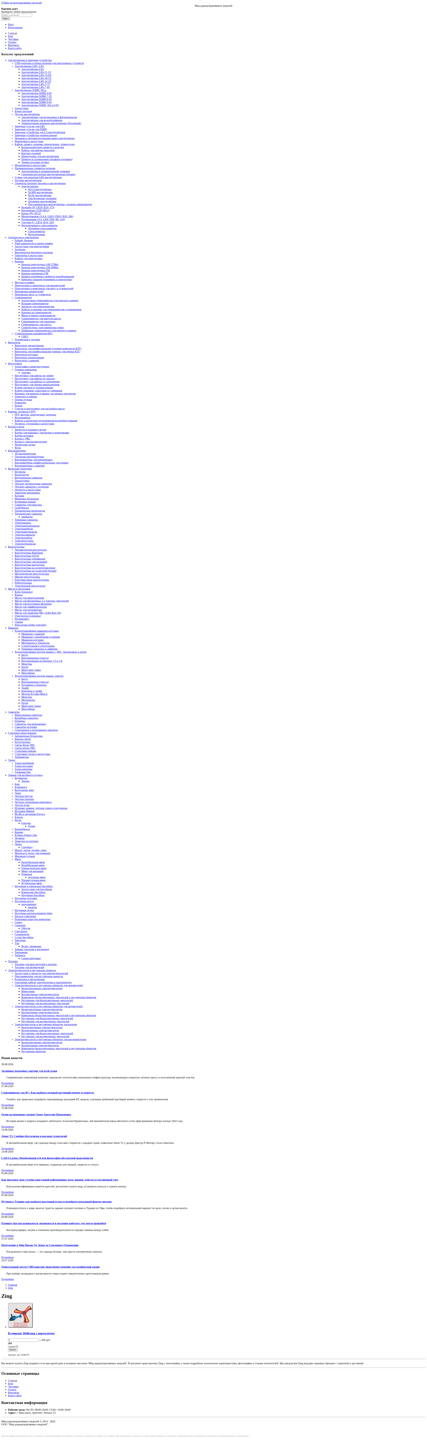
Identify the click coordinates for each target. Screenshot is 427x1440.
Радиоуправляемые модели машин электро (39, 676)
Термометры (22, 757)
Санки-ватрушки (31, 958)
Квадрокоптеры (17, 450)
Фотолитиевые (36, 234)
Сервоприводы (23, 297)
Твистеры (20, 940)
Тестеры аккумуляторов (28, 180)
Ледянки (20, 838)
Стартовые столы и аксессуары (32, 754)
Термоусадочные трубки (35, 162)
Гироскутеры (22, 480)
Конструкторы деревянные (30, 558)
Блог (10, 36)
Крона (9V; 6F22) (31, 213)
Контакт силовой (31, 153)
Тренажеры (21, 952)
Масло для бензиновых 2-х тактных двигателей (42, 600)
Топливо (13, 961)
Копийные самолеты (26, 718)
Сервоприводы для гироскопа (38, 321)
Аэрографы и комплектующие (32, 366)
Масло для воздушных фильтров (33, 603)
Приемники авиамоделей (29, 291)
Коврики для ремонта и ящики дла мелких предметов (45, 393)
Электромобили (24, 528)
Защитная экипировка (27, 492)
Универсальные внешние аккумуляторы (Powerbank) (51, 123)
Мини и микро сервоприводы (38, 315)
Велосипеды (22, 474)
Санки (18, 922)
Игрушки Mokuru (25, 811)
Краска (19, 594)
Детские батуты (24, 796)
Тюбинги (20, 955)
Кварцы (19, 261)
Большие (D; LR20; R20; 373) (37, 207)
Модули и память (24, 282)
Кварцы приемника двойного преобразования (47, 276)
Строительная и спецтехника (38, 645)
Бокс (17, 784)
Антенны (20, 249)
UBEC (25, 336)
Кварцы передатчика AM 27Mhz (39, 264)
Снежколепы (22, 934)
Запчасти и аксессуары (28, 489)
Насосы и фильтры (25, 916)
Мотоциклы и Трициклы (35, 642)
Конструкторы (16, 546)
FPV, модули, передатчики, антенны (35, 414)
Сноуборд (27, 847)
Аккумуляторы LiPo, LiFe (29, 66)
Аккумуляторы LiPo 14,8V (36, 75)
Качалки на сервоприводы (36, 312)
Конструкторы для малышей (31, 561)
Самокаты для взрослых (28, 504)
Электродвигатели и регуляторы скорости (32, 970)
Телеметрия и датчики (27, 339)
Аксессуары (21, 108)
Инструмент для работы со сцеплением (37, 381)
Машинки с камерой (33, 633)
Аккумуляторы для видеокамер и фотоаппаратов (49, 117)
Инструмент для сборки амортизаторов (37, 384)
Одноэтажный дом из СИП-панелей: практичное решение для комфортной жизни (50, 1266)
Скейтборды (22, 507)
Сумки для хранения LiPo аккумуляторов (38, 177)
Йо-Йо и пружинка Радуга (30, 814)
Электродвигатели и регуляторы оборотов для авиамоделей (49, 985)
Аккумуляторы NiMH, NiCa (30, 90)
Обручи (25, 928)
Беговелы (20, 471)
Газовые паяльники (26, 369)
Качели (19, 817)
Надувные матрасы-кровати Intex (34, 913)
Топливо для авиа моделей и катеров (36, 964)
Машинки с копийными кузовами (40, 636)
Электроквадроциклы (27, 525)
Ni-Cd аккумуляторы (40, 189)
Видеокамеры (22, 417)
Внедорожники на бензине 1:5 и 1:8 (41, 661)
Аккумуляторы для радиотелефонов (41, 120)
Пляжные (26, 874)
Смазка (19, 621)
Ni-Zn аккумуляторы (39, 195)
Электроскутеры (24, 540)
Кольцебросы (22, 829)
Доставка (13, 39)
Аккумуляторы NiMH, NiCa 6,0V (40, 105)
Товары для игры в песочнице (32, 949)
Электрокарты (23, 522)
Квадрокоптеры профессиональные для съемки (41, 462)
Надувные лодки (24, 910)
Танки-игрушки (24, 766)
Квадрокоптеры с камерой (30, 465)
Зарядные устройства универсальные (36, 135)
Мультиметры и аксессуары (30, 165)
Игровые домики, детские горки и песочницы (41, 808)
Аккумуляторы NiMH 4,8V (36, 93)
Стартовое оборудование (22, 733)
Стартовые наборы (25, 751)
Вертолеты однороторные (29, 357)
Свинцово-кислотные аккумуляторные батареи (48, 174)
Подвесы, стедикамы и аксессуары (34, 423)
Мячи (18, 859)
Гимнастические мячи (33, 868)
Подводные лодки (25, 444)
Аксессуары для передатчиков (32, 246)
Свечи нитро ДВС (25, 748)
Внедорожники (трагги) (35, 658)
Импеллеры (28, 991)
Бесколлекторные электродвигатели (41, 988)
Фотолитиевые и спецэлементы (39, 225)
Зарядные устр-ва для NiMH (31, 129)
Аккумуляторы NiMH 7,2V (36, 96)
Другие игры (22, 805)
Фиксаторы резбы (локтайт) (30, 624)
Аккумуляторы (29, 186)
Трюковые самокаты (26, 519)
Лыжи (18, 844)
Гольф (31, 826)
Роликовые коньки (25, 501)
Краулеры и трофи (31, 691)
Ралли (24, 667)
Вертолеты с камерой (27, 360)
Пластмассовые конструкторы (32, 579)
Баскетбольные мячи (33, 862)
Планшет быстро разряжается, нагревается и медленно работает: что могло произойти (53, 1223)
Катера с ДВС (23, 438)
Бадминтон (21, 778)
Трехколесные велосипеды (30, 510)
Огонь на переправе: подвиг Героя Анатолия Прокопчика (36, 1114)
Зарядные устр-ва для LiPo (30, 126)
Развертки (20, 402)
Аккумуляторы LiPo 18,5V (36, 78)
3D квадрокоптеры (25, 453)
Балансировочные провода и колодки (42, 147)
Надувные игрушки (26, 898)
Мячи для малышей (32, 871)
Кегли (18, 820)
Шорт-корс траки (31, 670)
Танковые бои (23, 772)
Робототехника (23, 582)
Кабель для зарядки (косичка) (38, 150)
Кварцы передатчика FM (35, 270)
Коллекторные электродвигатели (40, 994)
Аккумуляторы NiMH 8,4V (36, 99)
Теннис (25, 781)
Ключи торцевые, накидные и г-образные (38, 390)
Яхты (18, 447)
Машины (13, 627)
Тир (17, 943)
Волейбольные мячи (33, 865)
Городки (26, 823)
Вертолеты (14, 342)
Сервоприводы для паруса (36, 324)
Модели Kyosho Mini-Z (34, 694)
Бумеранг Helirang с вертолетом (31, 1333)
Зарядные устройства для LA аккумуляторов (40, 132)
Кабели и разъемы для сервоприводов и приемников (51, 309)
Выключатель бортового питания (34, 252)
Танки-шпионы (23, 769)
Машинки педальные (27, 498)
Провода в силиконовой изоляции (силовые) (46, 159)
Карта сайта (15, 48)
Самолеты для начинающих (30, 724)
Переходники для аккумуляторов (40, 156)
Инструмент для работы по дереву (34, 375)
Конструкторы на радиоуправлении (35, 567)
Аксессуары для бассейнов (36, 889)
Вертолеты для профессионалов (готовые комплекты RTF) (48, 348)
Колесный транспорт (20, 468)
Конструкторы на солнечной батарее (36, 570)
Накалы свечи (23, 739)
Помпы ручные (23, 399)
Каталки (19, 495)
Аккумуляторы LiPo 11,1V (36, 72)
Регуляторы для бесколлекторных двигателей (47, 1000)
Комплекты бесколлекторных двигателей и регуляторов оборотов (58, 997)
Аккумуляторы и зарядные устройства (30, 60)
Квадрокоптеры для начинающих (34, 459)
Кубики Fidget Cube (26, 835)
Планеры (20, 721)
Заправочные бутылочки (29, 736)
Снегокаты (21, 931)
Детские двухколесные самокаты (33, 483)
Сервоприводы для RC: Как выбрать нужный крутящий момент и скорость (47, 1092)
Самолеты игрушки (26, 727)
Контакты (13, 45)
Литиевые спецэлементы (42, 228)
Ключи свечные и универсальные (34, 387)
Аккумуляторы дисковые (42, 198)
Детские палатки (24, 799)
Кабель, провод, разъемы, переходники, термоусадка (45, 144)
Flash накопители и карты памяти (34, 243)
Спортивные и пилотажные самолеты (36, 730)
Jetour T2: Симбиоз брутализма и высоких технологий (34, 1136)
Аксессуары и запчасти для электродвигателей (41, 973)
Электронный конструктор (30, 585)
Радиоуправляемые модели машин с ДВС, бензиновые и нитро (51, 651)
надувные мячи (37, 877)
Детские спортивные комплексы (33, 802)
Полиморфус (22, 618)
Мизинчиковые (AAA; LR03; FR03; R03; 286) (47, 216)
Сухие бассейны (24, 937)
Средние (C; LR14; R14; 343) (37, 222)
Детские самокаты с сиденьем (32, 486)
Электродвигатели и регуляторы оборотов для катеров (46, 1024)
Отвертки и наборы (26, 396)
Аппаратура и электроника (23, 237)
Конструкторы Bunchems (29, 552)
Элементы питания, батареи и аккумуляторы (40, 183)
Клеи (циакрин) (24, 591)
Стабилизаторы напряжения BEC (34, 333)
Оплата (12, 42)
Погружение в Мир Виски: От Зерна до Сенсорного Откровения (39, 1245)
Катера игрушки (24, 435)
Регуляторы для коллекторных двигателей (45, 1003)
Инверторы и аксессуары (29, 141)
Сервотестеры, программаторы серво (42, 327)
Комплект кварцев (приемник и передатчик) (46, 279)
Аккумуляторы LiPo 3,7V (35, 84)
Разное (18, 405)
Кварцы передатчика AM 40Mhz (39, 267)
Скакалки (20, 925)
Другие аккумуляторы (27, 114)
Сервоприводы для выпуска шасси (41, 318)
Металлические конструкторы (32, 573)
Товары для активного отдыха (25, 775)
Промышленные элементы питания (35, 168)
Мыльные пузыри (25, 856)
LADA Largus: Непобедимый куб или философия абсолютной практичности (47, 1158)
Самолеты (14, 712)
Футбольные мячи (31, 883)
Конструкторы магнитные (30, 564)
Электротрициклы (25, 543)
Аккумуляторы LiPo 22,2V (36, 81)
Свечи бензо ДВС (25, 745)
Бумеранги (21, 787)
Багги (24, 654)
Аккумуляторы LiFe (32, 69)
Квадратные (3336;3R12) (35, 210)
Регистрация (15, 27)
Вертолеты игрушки (26, 354)
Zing (10, 1287)
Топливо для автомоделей (29, 967)
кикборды (27, 516)
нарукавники (28, 904)
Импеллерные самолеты (28, 715)
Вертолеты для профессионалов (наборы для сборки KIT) (47, 351)
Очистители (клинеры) (28, 615)
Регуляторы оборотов (33, 1051)
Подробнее (7, 1083)
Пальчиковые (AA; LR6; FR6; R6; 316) (43, 219)
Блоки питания (23, 111)
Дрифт (25, 688)
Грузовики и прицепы (34, 685)
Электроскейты (23, 537)
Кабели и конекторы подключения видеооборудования (46, 420)
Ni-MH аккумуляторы (40, 192)
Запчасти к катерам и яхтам (30, 429)
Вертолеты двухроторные (29, 345)
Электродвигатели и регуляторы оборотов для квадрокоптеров (50, 1039)
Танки (11, 760)
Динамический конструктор (31, 549)
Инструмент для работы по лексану (35, 378)
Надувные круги (24, 901)
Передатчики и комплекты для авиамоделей (40, 285)
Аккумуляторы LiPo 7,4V (35, 87)
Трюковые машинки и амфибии (39, 648)
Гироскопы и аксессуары (29, 255)
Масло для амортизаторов (29, 597)
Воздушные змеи (24, 790)
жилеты (32, 907)
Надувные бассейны (33, 895)
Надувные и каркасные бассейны (34, 886)
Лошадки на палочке (26, 841)
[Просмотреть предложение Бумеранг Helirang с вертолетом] (20, 1327)
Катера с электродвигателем (31, 441)
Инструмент (15, 363)
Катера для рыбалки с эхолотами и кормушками (42, 432)
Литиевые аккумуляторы (42, 201)
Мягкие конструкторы (27, 576)
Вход (11, 24)
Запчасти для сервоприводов (37, 306)
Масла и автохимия (19, 588)
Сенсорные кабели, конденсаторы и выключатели (43, 982)
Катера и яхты (16, 426)
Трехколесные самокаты (28, 513)
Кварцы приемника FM (34, 273)
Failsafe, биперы (24, 240)
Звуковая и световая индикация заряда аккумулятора (45, 138)
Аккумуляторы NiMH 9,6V (36, 102)
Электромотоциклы (26, 531)
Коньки (19, 832)
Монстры (26, 664)
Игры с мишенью (31, 946)
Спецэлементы (36, 231)
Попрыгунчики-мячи (33, 880)
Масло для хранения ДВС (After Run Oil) (38, 612)
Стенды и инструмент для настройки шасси (40, 408)
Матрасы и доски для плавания (32, 853)
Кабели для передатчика (28, 258)
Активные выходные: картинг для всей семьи (29, 1071)
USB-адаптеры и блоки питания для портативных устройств (49, 63)
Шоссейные (28, 673)
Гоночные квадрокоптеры (29, 456)
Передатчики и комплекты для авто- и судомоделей (44, 288)
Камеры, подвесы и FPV (22, 411)
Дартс (18, 793)
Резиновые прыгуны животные (33, 919)
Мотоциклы (28, 700)
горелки (26, 372)
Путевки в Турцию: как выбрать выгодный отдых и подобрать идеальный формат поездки (56, 1201)
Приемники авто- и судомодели (33, 294)
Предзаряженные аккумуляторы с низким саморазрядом (60, 204)
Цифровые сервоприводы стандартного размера (48, 330)
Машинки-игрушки (32, 639)
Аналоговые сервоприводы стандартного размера (49, 300)
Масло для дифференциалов (31, 606)
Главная (12, 33)
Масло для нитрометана (28, 609)
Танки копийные (24, 763)
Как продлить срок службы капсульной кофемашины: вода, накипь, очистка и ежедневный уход (59, 1179)
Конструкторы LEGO (27, 555)
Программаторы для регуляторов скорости (39, 976)
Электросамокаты (25, 534)
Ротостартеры (22, 742)
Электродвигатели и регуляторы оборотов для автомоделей (49, 1006)
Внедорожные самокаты (28, 477)
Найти (6, 18)
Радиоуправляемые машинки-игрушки (37, 630)
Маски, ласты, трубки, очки (30, 850)
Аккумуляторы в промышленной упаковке (45, 171)
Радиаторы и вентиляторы (30, 979)
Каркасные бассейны (33, 892)
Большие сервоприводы (35, 303)
